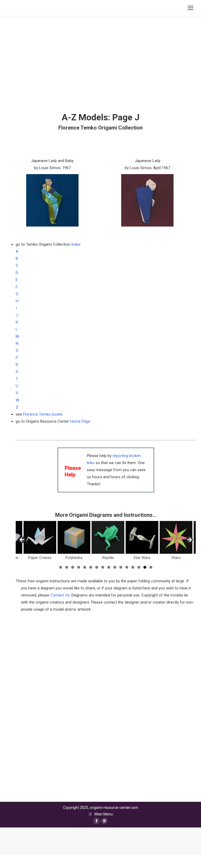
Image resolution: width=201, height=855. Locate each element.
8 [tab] (102, 567)
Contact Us (60, 595)
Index (75, 244)
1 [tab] (60, 567)
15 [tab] (144, 567)
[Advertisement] (106, 723)
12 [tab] (126, 567)
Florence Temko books (43, 414)
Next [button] (189, 540)
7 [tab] (96, 567)
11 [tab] (120, 567)
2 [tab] (66, 567)
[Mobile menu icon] (190, 8)
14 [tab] (138, 567)
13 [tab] (132, 567)
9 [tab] (108, 567)
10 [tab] (114, 567)
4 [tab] (78, 567)
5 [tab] (84, 567)
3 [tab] (72, 567)
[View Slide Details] (17, 537)
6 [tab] (90, 567)
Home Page (80, 421)
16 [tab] (150, 567)
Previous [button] (22, 540)
